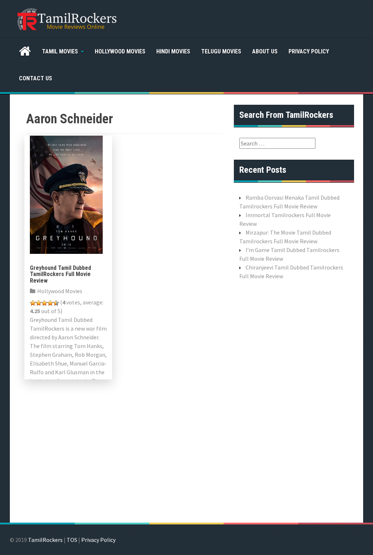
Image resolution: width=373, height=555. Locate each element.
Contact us (35, 78)
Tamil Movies (60, 51)
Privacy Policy (308, 51)
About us (265, 51)
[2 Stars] (39, 303)
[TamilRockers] (66, 18)
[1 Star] (33, 303)
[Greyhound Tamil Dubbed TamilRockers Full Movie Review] (66, 193)
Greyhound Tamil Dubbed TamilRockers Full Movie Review (60, 274)
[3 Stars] (44, 303)
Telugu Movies (221, 51)
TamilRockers (45, 539)
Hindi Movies (173, 51)
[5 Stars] (56, 303)
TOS (72, 539)
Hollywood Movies (120, 51)
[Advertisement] (294, 400)
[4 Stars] (50, 303)
